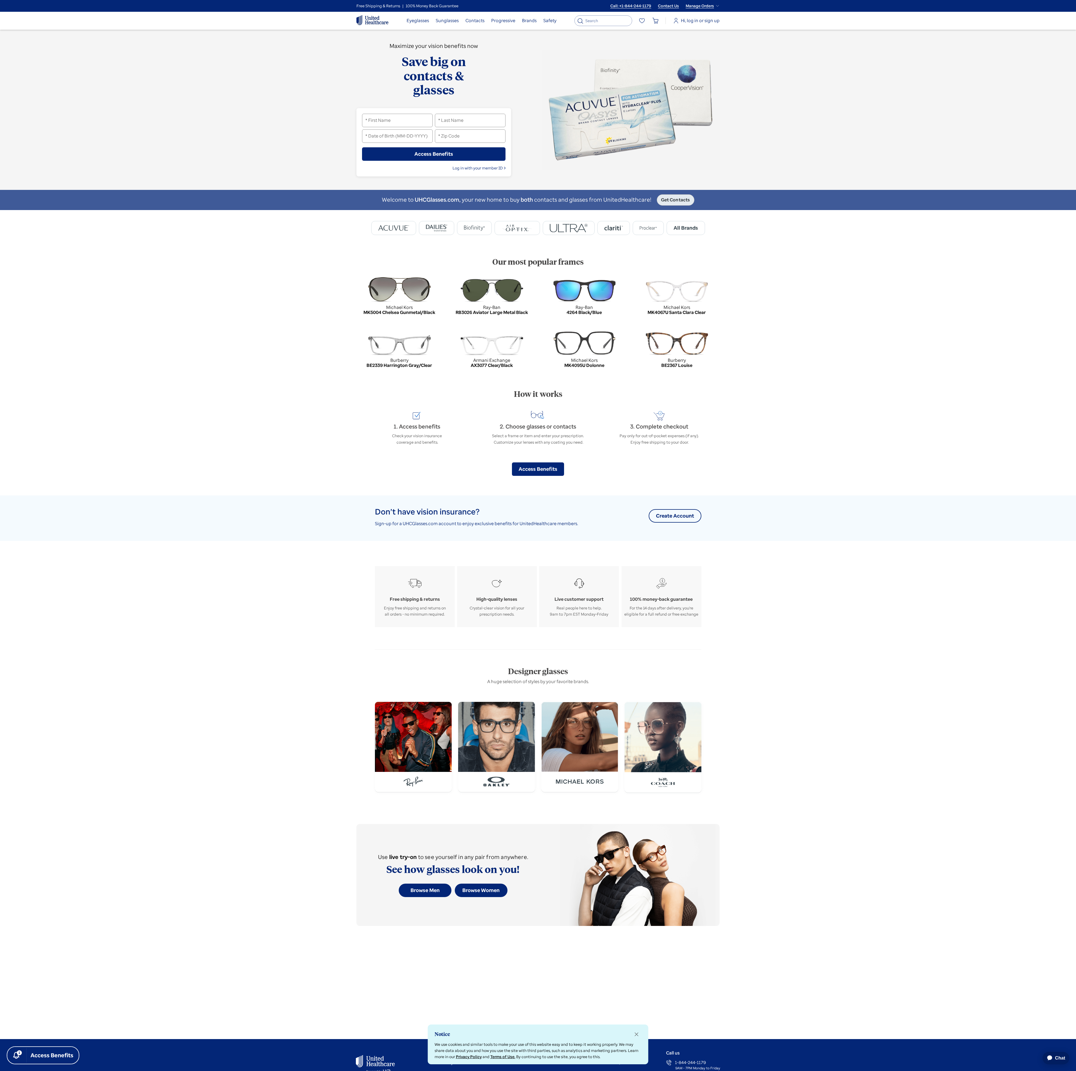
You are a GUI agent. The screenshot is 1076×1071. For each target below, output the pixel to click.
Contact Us (668, 5)
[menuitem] (418, 20)
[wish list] (642, 20)
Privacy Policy (469, 1056)
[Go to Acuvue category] (394, 228)
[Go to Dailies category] (436, 228)
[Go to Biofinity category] (474, 228)
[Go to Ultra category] (568, 228)
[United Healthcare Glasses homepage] (372, 21)
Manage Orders (700, 5)
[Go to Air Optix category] (517, 228)
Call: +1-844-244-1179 (630, 5)
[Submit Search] (580, 20)
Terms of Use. (502, 1056)
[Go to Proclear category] (648, 228)
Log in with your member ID (478, 168)
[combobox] (604, 21)
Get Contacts (675, 200)
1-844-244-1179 (690, 1062)
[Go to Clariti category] (614, 228)
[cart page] (655, 20)
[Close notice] (637, 1034)
